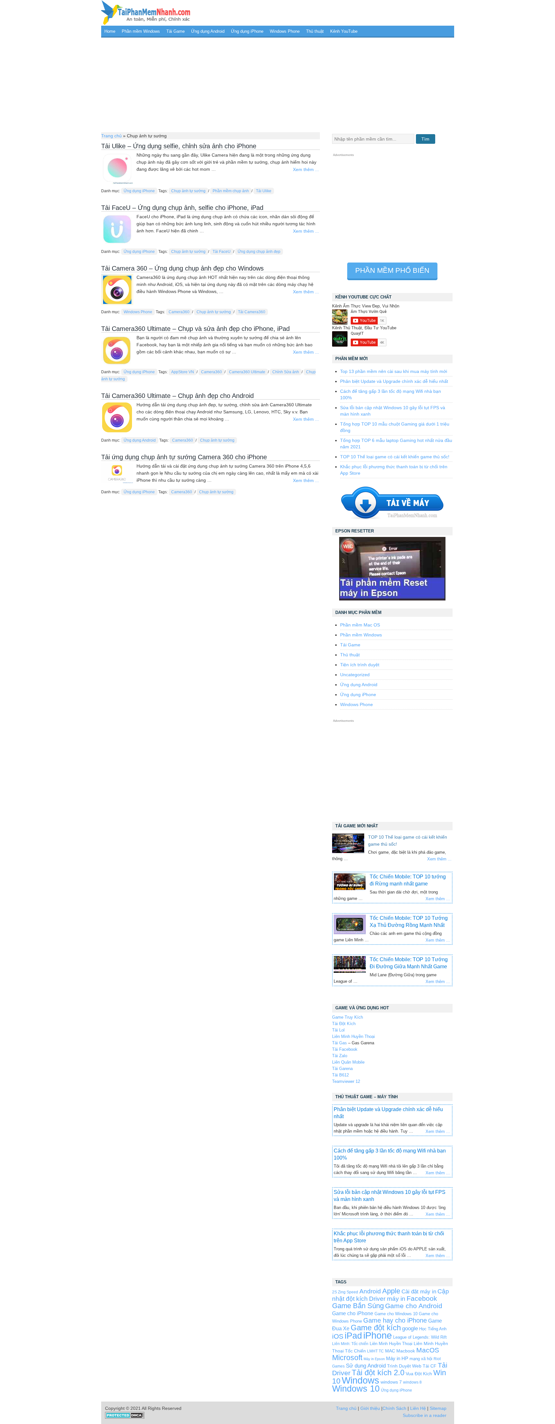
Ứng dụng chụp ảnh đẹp (259, 251)
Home (109, 31)
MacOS (427, 1350)
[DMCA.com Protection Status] (125, 1417)
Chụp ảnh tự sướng (188, 191)
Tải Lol (338, 1030)
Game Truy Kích (347, 1017)
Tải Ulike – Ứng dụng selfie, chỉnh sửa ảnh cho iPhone (178, 146)
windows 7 (391, 1382)
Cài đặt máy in (418, 1292)
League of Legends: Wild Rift (420, 1337)
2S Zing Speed (345, 1292)
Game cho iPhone (352, 1313)
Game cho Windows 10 (396, 1313)
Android (370, 1291)
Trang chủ (111, 135)
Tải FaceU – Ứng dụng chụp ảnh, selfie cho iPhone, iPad (182, 207)
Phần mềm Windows (141, 31)
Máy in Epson (374, 1359)
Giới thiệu (370, 1408)
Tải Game (175, 31)
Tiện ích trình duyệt (359, 664)
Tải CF (429, 1365)
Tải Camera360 (251, 312)
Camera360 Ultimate (247, 372)
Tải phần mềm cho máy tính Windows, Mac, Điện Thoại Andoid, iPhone (145, 13)
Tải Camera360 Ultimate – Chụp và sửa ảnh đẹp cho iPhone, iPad (195, 328)
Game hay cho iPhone (395, 1320)
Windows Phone (285, 31)
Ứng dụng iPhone (247, 31)
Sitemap (438, 1408)
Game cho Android (413, 1305)
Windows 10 (356, 1389)
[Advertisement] (278, 84)
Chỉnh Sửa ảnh (285, 372)
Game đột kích (376, 1327)
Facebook (422, 1298)
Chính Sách (394, 1408)
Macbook (405, 1350)
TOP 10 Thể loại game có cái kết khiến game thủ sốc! (394, 456)
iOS (337, 1336)
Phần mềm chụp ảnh (231, 191)
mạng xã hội (421, 1358)
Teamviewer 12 (346, 1081)
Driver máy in (387, 1298)
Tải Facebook (344, 1049)
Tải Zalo (339, 1055)
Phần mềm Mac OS (360, 624)
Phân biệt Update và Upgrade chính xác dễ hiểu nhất (394, 381)
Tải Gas (339, 1042)
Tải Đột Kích (344, 1023)
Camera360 (179, 312)
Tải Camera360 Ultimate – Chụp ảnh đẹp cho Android (177, 395)
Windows (360, 1380)
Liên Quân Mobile (348, 1062)
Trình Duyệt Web (404, 1366)
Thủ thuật (315, 31)
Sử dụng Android (366, 1365)
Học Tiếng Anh (432, 1328)
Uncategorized (355, 674)
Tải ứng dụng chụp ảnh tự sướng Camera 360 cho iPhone (184, 457)
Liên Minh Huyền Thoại (353, 1036)
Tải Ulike (263, 191)
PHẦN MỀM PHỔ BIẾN (392, 270)
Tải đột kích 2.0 (378, 1372)
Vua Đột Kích (419, 1373)
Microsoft (347, 1357)
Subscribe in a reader (424, 1415)
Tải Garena (342, 1068)
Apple (391, 1291)
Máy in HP (397, 1358)
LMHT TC (375, 1351)
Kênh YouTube (343, 31)
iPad (353, 1336)
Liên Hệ (418, 1408)
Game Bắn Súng (358, 1306)
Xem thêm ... (306, 169)
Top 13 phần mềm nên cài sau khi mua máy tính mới (393, 371)
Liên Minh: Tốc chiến (350, 1344)
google (410, 1328)
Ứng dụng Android (208, 31)
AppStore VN (182, 372)
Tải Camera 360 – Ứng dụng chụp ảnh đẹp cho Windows (182, 268)
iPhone (377, 1335)
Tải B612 (340, 1075)
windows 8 (412, 1382)
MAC (390, 1351)
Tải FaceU (222, 251)
